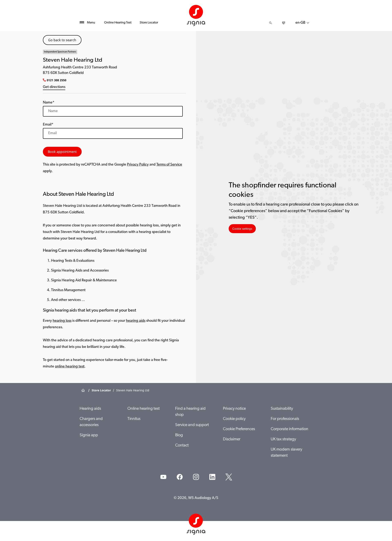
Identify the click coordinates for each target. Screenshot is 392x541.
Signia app (89, 435)
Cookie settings (242, 228)
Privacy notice (234, 409)
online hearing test (70, 366)
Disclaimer (231, 439)
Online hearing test (143, 409)
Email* (48, 125)
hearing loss (62, 321)
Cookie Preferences (239, 429)
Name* (48, 103)
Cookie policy (234, 419)
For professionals (285, 419)
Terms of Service (169, 165)
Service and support (192, 425)
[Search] (270, 23)
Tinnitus (133, 419)
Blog (179, 435)
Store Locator (149, 22)
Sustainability (282, 409)
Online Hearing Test (117, 22)
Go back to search (62, 40)
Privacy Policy (138, 165)
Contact (182, 445)
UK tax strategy (283, 439)
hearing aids (135, 321)
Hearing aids (90, 409)
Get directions (54, 87)
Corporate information (289, 429)
